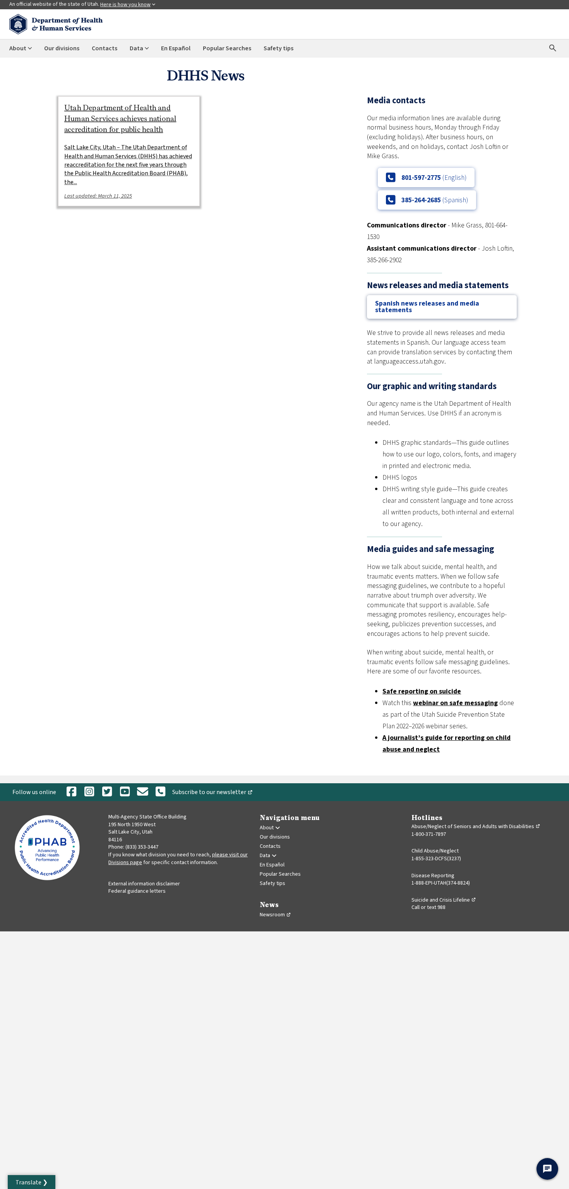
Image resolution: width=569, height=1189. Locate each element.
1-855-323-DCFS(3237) (436, 859)
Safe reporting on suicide (421, 691)
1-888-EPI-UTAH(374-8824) (440, 883)
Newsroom (275, 915)
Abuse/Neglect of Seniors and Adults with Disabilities (475, 826)
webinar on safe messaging (455, 703)
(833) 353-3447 (141, 847)
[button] (31, 1182)
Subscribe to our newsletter (214, 794)
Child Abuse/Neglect (435, 851)
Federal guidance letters (137, 891)
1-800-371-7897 (428, 834)
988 (441, 907)
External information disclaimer (144, 884)
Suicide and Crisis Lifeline (443, 900)
